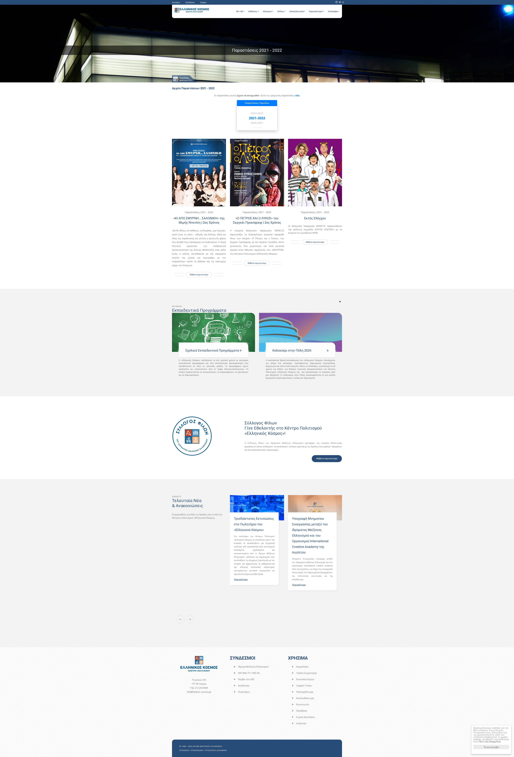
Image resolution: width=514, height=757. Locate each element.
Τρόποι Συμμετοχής (306, 673)
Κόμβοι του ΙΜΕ (246, 679)
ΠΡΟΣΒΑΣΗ (184, 750)
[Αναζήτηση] (343, 2)
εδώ (297, 95)
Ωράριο (203, 2)
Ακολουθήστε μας (305, 698)
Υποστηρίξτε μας (304, 692)
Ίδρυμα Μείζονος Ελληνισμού (253, 666)
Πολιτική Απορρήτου (490, 741)
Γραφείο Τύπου (304, 685)
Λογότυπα (301, 723)
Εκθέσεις (252, 11)
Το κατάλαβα (491, 747)
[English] (340, 2)
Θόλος (280, 11)
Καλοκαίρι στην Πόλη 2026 (204, 350)
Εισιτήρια (176, 2)
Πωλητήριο (244, 692)
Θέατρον (267, 11)
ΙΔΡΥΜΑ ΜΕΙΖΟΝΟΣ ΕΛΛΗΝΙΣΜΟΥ (207, 746)
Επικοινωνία (302, 704)
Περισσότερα (315, 11)
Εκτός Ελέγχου (315, 218)
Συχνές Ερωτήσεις (305, 717)
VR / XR (239, 11)
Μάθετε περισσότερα (199, 275)
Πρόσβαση (190, 2)
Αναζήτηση (243, 685)
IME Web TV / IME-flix (249, 673)
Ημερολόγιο (302, 666)
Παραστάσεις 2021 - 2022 (199, 212)
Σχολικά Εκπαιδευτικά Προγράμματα (299, 350)
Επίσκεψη (333, 11)
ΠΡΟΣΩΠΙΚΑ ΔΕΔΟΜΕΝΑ (216, 750)
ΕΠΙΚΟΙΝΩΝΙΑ (197, 750)
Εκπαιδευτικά (297, 11)
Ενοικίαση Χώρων (305, 679)
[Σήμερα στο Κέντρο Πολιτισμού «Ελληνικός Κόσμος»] (336, 2)
